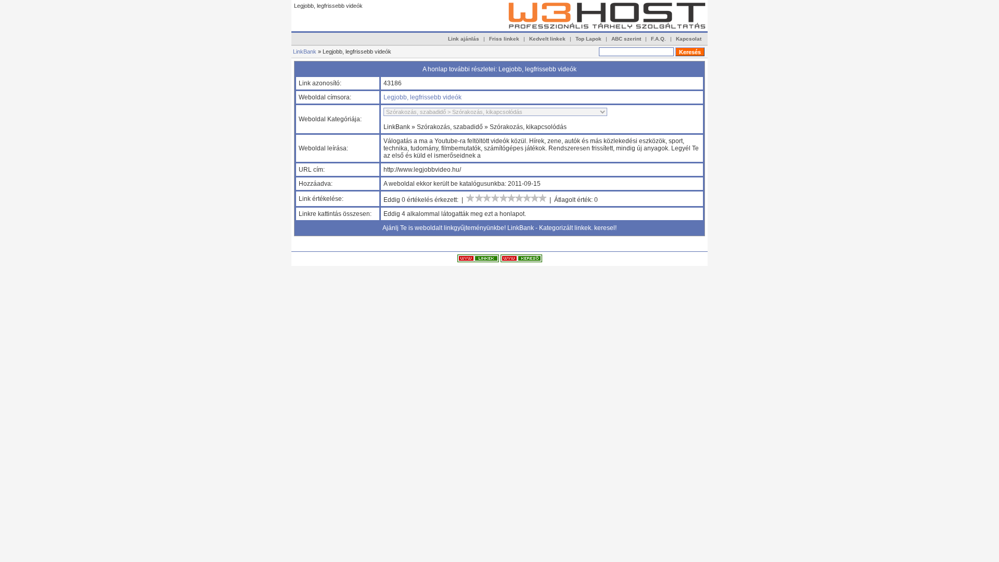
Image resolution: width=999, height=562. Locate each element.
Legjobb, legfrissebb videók (422, 97)
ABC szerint (626, 39)
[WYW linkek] (478, 260)
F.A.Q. (658, 39)
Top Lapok (588, 39)
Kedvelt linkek (547, 39)
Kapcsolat (688, 39)
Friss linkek (504, 39)
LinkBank (304, 51)
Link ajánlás (463, 39)
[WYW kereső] (521, 260)
